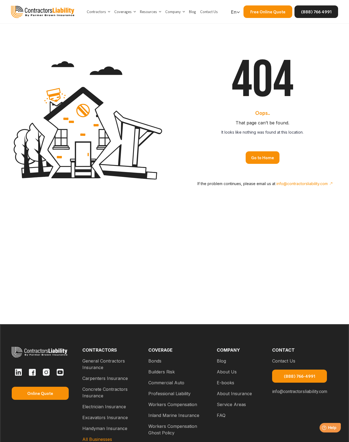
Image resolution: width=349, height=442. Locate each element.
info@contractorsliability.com (302, 183)
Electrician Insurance (104, 406)
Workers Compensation (172, 404)
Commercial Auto (166, 382)
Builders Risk (161, 372)
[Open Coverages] (135, 12)
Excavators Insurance (105, 417)
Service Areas (231, 404)
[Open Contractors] (109, 12)
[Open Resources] (160, 12)
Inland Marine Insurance (173, 415)
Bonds (154, 361)
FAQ (221, 415)
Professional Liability (169, 393)
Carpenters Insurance (105, 378)
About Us (227, 372)
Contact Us (283, 361)
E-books (225, 382)
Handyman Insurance (104, 428)
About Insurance (234, 393)
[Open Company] (184, 12)
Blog (221, 361)
